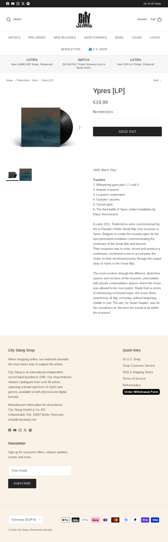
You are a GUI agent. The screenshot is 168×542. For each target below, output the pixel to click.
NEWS (119, 37)
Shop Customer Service (139, 365)
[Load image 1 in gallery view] (45, 125)
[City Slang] (84, 19)
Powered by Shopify (41, 529)
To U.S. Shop (131, 359)
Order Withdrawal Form (141, 392)
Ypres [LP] (47, 80)
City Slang (22, 529)
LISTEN (155, 37)
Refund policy (132, 385)
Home (9, 80)
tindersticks (105, 111)
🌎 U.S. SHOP (98, 49)
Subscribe (22, 483)
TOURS (137, 37)
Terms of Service (134, 378)
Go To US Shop (152, 3)
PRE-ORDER (36, 37)
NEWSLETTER (70, 49)
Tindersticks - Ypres (27, 80)
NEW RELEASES (65, 37)
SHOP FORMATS (95, 37)
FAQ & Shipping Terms (138, 372)
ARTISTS (14, 37)
